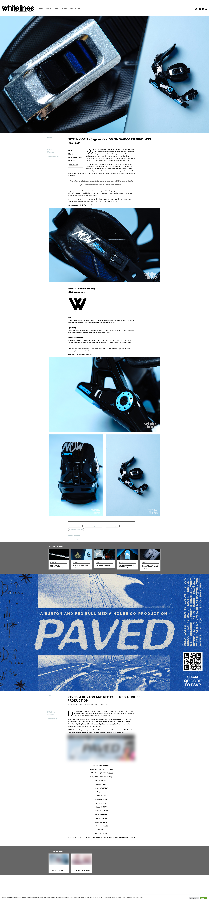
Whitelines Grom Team (76, 292)
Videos (49, 695)
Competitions (75, 8)
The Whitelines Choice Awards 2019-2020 (127, 559)
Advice (64, 8)
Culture (49, 8)
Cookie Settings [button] (194, 898)
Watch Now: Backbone (81, 863)
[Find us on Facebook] (196, 9)
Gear (41, 8)
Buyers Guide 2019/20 (75, 526)
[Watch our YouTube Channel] (200, 9)
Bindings (49, 137)
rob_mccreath (51, 152)
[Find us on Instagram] (203, 9)
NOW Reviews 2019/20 (112, 526)
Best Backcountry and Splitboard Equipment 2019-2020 (150, 560)
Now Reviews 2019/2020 (76, 529)
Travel (56, 8)
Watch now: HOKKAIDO (59, 863)
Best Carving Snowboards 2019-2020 (59, 559)
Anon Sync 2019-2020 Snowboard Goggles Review (104, 558)
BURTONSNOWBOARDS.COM (125, 837)
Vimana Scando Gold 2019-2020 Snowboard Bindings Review (81, 559)
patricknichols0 (51, 714)
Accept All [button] (203, 898)
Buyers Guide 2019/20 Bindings (93, 526)
